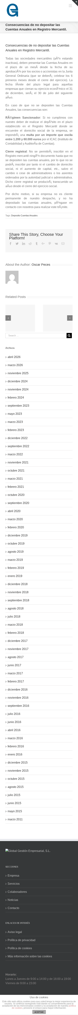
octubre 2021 (16, 470)
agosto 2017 (16, 657)
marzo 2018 (15, 624)
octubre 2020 (16, 494)
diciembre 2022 (18, 438)
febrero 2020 (16, 527)
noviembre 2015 (18, 770)
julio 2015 (14, 795)
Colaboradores (17, 891)
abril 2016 (14, 730)
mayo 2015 (15, 811)
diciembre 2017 (18, 640)
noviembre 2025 (18, 373)
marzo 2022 (15, 454)
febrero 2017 (16, 681)
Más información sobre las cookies (30, 956)
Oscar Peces (41, 264)
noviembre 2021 (18, 462)
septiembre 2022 (18, 446)
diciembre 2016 (18, 689)
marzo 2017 (15, 673)
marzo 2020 (15, 519)
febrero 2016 (16, 746)
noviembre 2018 (18, 592)
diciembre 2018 (18, 584)
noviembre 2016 (18, 697)
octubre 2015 (16, 778)
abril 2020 (14, 511)
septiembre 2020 (18, 503)
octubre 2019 (16, 543)
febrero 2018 (16, 632)
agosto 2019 (16, 551)
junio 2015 (14, 803)
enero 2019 (15, 576)
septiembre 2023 (18, 405)
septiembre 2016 (18, 705)
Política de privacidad (21, 940)
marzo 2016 (15, 738)
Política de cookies (20, 948)
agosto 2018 (16, 608)
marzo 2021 (15, 478)
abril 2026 (14, 357)
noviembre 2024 (18, 389)
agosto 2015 (16, 786)
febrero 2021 (16, 486)
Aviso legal (15, 932)
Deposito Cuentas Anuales (24, 215)
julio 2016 (14, 713)
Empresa (13, 875)
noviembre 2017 (18, 649)
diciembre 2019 (18, 535)
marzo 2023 (15, 421)
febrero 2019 (16, 567)
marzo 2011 (15, 819)
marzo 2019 (15, 559)
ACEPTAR (39, 1012)
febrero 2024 (16, 397)
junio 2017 (14, 665)
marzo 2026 (15, 365)
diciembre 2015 (18, 762)
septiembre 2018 (18, 600)
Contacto (13, 908)
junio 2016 (14, 722)
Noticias (13, 899)
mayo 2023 (15, 413)
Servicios (14, 883)
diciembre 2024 (18, 381)
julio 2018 (14, 616)
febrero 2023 (16, 430)
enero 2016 (15, 754)
